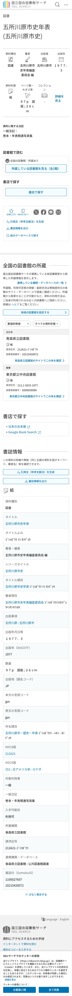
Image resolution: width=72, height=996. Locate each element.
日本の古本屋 (17, 426)
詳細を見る (59, 98)
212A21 (10, 753)
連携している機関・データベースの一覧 (40, 283)
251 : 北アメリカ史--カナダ (23, 769)
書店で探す (36, 192)
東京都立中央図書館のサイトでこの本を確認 (35, 396)
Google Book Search (22, 432)
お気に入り (11, 214)
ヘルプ (15, 304)
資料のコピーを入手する (17, 949)
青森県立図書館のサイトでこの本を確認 (38, 360)
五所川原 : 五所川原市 (19, 622)
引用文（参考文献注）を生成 (27, 221)
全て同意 (54, 990)
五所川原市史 (14, 571)
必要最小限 (19, 990)
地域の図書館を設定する (35, 312)
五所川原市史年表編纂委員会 (24, 602)
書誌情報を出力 (19, 228)
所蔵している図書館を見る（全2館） (36, 168)
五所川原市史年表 (17, 523)
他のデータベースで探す (24, 235)
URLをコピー (23, 214)
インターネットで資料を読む (20, 944)
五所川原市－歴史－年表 (21, 733)
